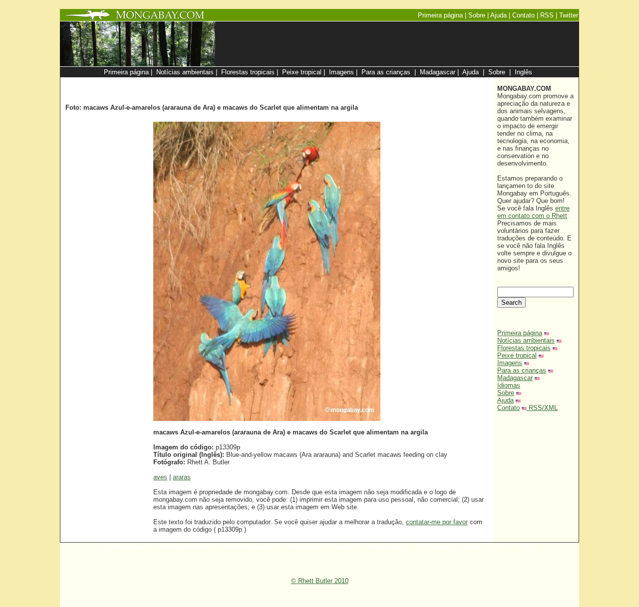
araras (182, 477)
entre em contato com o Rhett (533, 211)
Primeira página (519, 333)
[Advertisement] (370, 82)
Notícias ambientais (526, 340)
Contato (508, 407)
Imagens (509, 363)
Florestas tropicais (524, 348)
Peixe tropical (517, 355)
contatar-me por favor (437, 522)
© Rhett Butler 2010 (319, 581)
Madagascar (515, 378)
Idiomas (508, 385)
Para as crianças (521, 370)
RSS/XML (543, 407)
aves (160, 477)
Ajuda (505, 400)
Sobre (505, 393)
